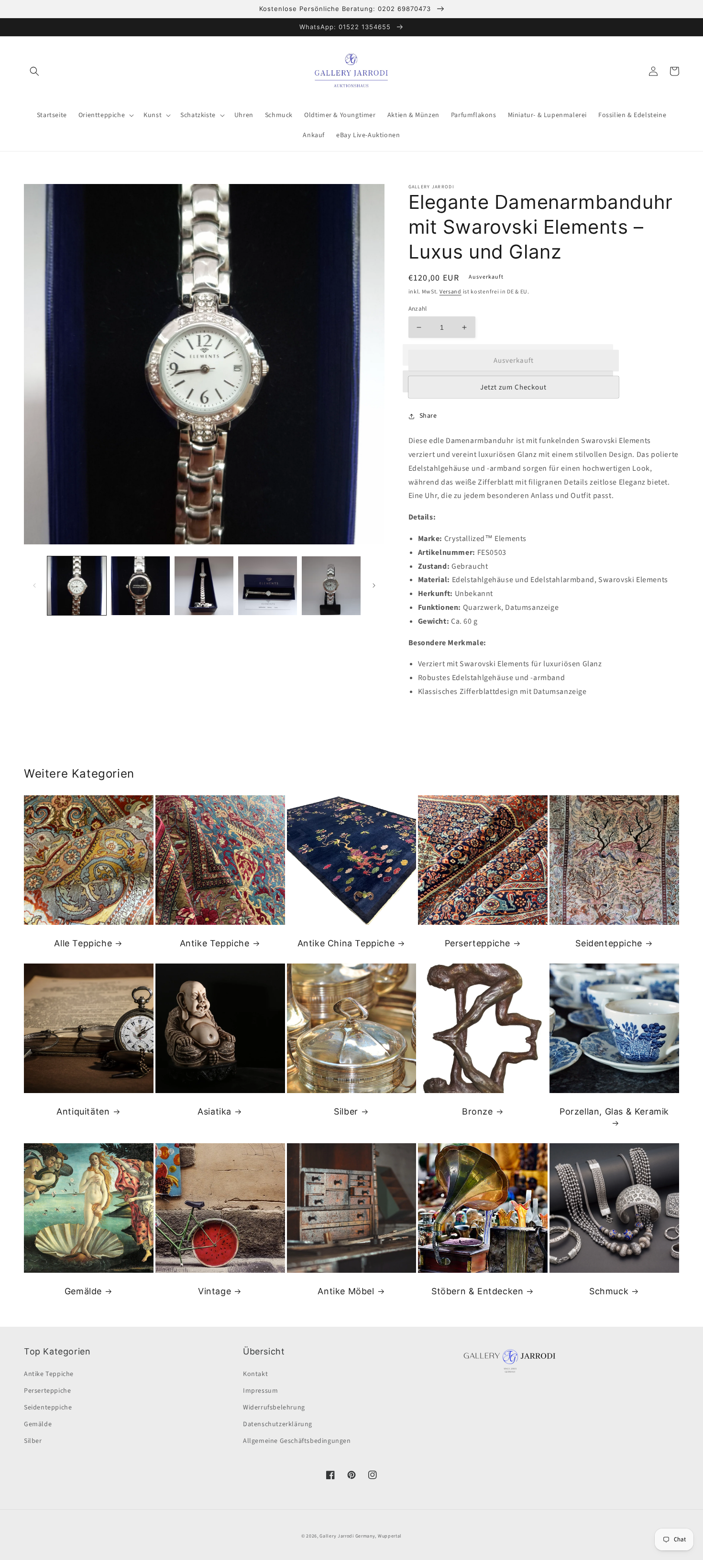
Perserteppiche (477, 943)
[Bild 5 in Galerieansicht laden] (331, 585)
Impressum (260, 1391)
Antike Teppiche (215, 943)
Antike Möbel (346, 1291)
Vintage (214, 1291)
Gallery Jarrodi (336, 1536)
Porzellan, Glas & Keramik (614, 1111)
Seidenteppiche (608, 943)
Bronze (477, 1111)
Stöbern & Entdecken (477, 1291)
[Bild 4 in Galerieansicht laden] (267, 585)
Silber (346, 1111)
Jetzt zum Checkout (513, 387)
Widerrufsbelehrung (274, 1407)
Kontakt (255, 1374)
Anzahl (417, 308)
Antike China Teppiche (346, 943)
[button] (34, 71)
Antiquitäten (83, 1111)
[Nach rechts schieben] (373, 585)
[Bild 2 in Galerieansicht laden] (140, 585)
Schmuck (608, 1291)
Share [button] (428, 416)
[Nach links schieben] (34, 585)
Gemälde (83, 1291)
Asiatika (214, 1111)
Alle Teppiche (83, 943)
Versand (450, 292)
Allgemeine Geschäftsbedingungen (297, 1441)
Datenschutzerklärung (277, 1424)
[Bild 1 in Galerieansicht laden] (76, 585)
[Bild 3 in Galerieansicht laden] (204, 585)
